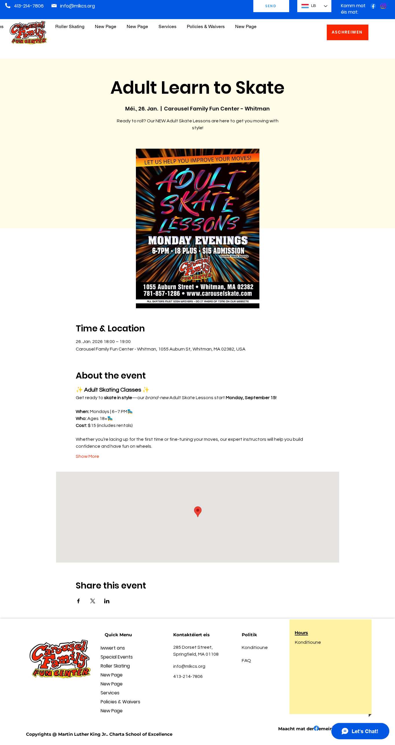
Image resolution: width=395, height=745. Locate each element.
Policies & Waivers (120, 701)
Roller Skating (115, 666)
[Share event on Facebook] (78, 601)
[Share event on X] (92, 601)
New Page (112, 675)
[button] (206, 24)
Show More (87, 456)
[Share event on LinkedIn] (107, 601)
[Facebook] (373, 6)
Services (110, 692)
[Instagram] (383, 6)
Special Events (117, 657)
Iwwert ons (113, 648)
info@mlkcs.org (77, 6)
